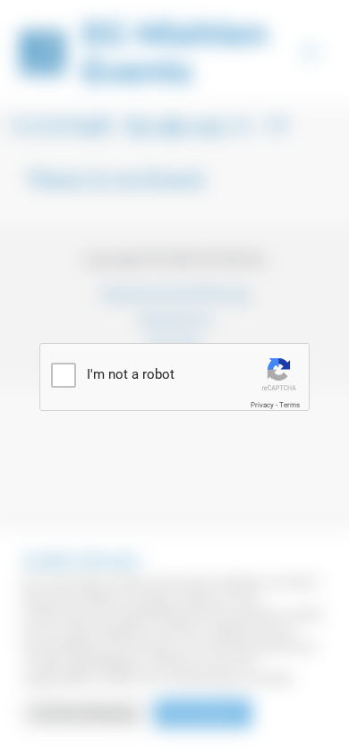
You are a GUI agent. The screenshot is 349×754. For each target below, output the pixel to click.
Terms (289, 405)
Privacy (262, 405)
